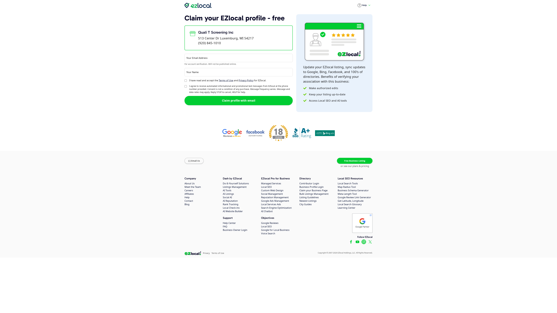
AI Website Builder (233, 211)
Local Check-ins (231, 207)
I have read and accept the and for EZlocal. (227, 80)
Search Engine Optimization (276, 207)
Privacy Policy (246, 80)
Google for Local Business (275, 230)
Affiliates (189, 193)
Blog (187, 204)
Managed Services (271, 183)
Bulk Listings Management (314, 193)
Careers (189, 190)
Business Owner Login (235, 230)
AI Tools (227, 190)
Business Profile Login (311, 187)
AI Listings (228, 193)
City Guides (305, 204)
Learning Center (346, 207)
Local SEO (266, 187)
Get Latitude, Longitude (351, 200)
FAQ (225, 226)
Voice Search (268, 233)
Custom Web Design (272, 190)
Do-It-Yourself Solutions (236, 183)
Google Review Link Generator (354, 197)
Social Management (272, 193)
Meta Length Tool (347, 193)
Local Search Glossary (350, 204)
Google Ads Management (275, 200)
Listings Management (235, 187)
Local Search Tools (348, 183)
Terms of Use (226, 80)
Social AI (227, 197)
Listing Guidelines (309, 197)
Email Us (195, 160)
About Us (190, 183)
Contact (189, 200)
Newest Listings (308, 200)
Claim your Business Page (313, 190)
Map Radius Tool (347, 187)
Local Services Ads (271, 204)
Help (187, 197)
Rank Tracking (230, 204)
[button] (362, 5)
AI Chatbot (267, 211)
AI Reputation (230, 200)
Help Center (229, 223)
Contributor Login (309, 183)
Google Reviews (269, 223)
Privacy (206, 253)
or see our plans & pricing (355, 166)
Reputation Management (275, 197)
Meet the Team (193, 187)
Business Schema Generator (353, 190)
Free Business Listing (354, 160)
